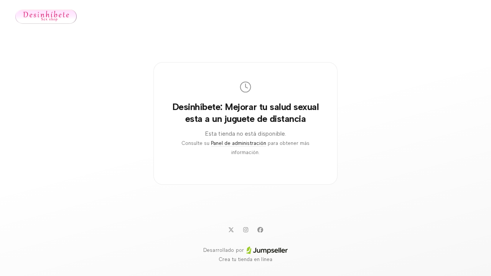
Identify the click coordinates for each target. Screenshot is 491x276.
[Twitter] (231, 230)
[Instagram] (245, 230)
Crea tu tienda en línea (245, 259)
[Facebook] (260, 230)
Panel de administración (238, 143)
